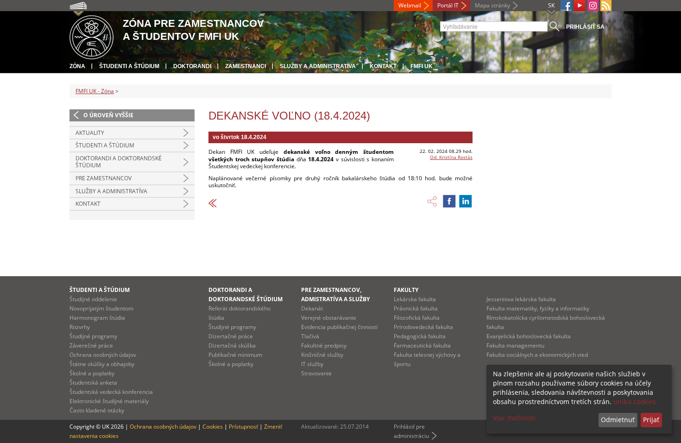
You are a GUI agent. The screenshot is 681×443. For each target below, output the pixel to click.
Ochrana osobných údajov (102, 355)
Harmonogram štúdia (97, 318)
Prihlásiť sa (585, 27)
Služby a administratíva (318, 66)
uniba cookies (634, 401)
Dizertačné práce (230, 336)
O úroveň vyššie (108, 115)
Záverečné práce (91, 345)
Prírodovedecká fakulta (423, 327)
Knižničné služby (322, 355)
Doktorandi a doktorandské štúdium (119, 162)
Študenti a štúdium (129, 66)
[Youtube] (579, 5)
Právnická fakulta (416, 308)
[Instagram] (593, 5)
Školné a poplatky (91, 373)
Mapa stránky (492, 5)
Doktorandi (192, 66)
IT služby (312, 364)
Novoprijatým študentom (101, 308)
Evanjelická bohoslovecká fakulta (528, 336)
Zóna (77, 66)
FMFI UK (421, 66)
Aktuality (90, 133)
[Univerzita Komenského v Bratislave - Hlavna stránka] (91, 36)
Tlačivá (310, 336)
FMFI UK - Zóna (95, 91)
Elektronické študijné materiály (109, 401)
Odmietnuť (618, 419)
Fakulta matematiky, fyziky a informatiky (537, 308)
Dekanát (312, 308)
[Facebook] (566, 5)
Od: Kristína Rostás (451, 157)
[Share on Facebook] (449, 201)
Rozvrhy (79, 327)
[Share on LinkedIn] (466, 201)
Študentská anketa (93, 382)
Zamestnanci (245, 66)
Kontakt (383, 66)
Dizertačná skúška (232, 345)
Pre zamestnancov (104, 178)
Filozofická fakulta (417, 318)
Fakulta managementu (515, 345)
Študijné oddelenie (93, 299)
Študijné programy (93, 336)
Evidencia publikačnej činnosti (339, 327)
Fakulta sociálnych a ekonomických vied (537, 355)
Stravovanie (316, 373)
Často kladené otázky (96, 410)
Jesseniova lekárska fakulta (521, 299)
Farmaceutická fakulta (422, 345)
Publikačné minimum (235, 355)
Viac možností (514, 417)
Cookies (212, 426)
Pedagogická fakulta (420, 336)
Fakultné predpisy (324, 345)
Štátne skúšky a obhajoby (101, 364)
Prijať (651, 419)
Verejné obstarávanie (328, 318)
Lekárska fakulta (415, 299)
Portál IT (448, 5)
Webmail (409, 5)
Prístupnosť (243, 426)
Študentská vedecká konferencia (111, 392)
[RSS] (606, 5)
